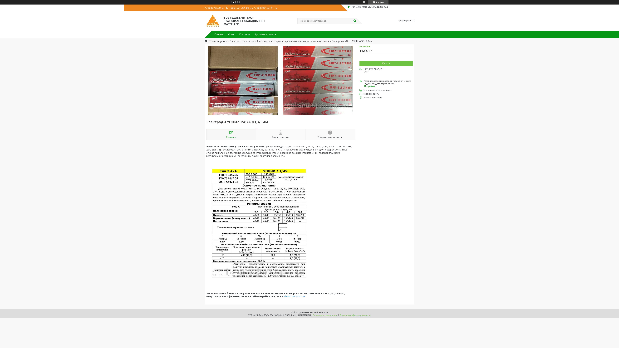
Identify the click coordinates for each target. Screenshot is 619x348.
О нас (231, 34)
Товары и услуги (218, 41)
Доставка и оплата (265, 34)
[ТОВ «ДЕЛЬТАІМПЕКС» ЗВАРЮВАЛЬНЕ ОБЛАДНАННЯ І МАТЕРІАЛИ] (213, 21)
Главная (218, 34)
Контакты (244, 34)
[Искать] (354, 21)
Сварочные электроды (242, 41)
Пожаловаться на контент (325, 315)
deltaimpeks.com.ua (294, 296)
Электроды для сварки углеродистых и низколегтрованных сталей (292, 41)
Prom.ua (324, 312)
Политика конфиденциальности (355, 315)
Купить (386, 63)
